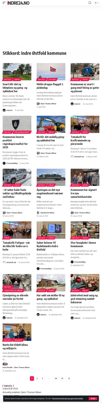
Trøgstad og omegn (13, 290)
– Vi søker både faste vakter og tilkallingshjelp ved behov (17, 193)
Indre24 (9, 110)
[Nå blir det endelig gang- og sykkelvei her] (51, 124)
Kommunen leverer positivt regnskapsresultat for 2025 (15, 142)
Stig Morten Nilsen (47, 213)
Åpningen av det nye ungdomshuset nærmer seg (50, 193)
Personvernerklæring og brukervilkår (67, 398)
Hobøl (51, 290)
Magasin (18, 340)
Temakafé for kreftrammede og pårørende (80, 140)
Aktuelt (7, 79)
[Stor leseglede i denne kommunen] (85, 230)
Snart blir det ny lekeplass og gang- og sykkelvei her (15, 87)
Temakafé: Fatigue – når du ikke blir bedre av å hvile (16, 246)
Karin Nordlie (7, 367)
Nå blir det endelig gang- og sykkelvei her (51, 138)
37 (62, 378)
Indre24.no (18, 3)
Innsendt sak (79, 156)
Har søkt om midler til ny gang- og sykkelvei (51, 297)
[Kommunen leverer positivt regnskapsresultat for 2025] (17, 124)
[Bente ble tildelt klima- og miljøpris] (17, 332)
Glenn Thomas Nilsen (48, 104)
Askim (17, 79)
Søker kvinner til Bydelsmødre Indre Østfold (47, 246)
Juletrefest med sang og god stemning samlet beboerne (84, 299)
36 (56, 378)
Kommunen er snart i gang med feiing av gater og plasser (85, 87)
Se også (52, 79)
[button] (93, 398)
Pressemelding (12, 163)
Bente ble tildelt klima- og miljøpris (16, 346)
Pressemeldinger (22, 132)
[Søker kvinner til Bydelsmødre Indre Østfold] (51, 230)
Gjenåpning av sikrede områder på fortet (15, 297)
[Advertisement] (51, 26)
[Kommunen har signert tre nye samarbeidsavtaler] (85, 177)
